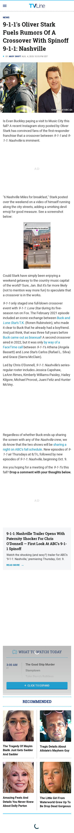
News (6, 17)
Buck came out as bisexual (22, 337)
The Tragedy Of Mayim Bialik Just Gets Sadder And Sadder (18, 750)
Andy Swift (15, 56)
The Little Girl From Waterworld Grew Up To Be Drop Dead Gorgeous (55, 802)
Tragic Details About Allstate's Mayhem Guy (54, 749)
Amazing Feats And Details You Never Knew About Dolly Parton (18, 802)
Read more (13, 564)
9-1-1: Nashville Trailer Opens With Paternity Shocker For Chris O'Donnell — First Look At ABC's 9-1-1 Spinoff (36, 541)
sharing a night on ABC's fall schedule (34, 447)
